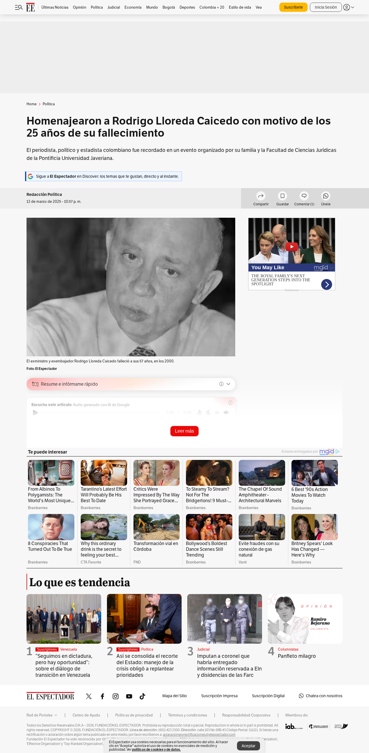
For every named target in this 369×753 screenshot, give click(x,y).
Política (147, 649)
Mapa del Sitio (174, 695)
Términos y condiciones (187, 715)
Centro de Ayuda (86, 715)
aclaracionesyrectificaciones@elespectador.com (199, 735)
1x (217, 412)
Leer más (184, 431)
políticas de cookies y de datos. (156, 749)
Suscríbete (293, 7)
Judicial (203, 649)
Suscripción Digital (268, 695)
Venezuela (68, 649)
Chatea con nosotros (324, 695)
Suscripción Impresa (219, 695)
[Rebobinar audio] (199, 412)
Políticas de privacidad (134, 715)
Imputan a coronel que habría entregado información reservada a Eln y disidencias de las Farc (229, 665)
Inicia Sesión (326, 7)
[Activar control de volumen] (226, 412)
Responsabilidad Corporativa (246, 715)
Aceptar (248, 745)
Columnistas (288, 649)
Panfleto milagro (297, 656)
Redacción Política (44, 194)
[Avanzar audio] (208, 412)
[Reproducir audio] (35, 412)
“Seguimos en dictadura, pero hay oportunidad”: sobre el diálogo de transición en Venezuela (63, 665)
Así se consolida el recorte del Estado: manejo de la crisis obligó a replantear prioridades (147, 665)
